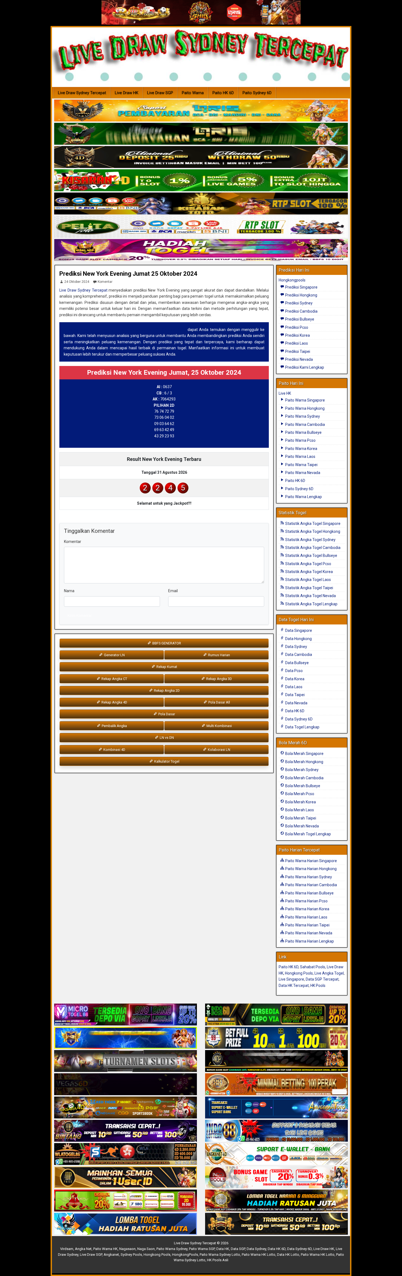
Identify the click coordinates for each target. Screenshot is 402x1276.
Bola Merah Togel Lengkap (307, 834)
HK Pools (317, 985)
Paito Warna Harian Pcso (306, 901)
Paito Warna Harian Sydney (308, 877)
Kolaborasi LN (218, 750)
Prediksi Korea (297, 335)
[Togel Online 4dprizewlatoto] (125, 1177)
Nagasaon (127, 1249)
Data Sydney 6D (298, 719)
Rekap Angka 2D (166, 690)
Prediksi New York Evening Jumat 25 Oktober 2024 (128, 273)
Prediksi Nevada (298, 359)
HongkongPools (185, 1254)
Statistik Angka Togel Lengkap (310, 604)
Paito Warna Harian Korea (306, 909)
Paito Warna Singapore (304, 400)
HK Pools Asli (217, 1260)
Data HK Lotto (288, 1254)
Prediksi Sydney (298, 303)
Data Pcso (293, 670)
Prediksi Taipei (297, 351)
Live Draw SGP (160, 92)
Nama (69, 591)
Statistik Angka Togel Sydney (310, 539)
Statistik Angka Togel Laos (307, 579)
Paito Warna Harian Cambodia (310, 885)
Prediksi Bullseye (299, 319)
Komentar (105, 282)
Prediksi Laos (296, 343)
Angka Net (83, 1249)
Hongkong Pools (299, 973)
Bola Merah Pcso (299, 794)
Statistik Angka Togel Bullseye (310, 555)
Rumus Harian (218, 655)
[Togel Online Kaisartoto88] (125, 1201)
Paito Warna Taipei (300, 465)
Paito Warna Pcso (300, 440)
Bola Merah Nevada (301, 826)
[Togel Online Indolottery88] (276, 1131)
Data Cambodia (298, 654)
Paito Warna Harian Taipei (307, 925)
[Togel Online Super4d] (201, 157)
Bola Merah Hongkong (303, 762)
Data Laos (293, 687)
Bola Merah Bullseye (302, 786)
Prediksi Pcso (296, 327)
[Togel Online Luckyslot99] (276, 1038)
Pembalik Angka (114, 726)
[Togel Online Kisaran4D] (201, 180)
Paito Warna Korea (300, 448)
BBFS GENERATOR (166, 643)
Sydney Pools (131, 1254)
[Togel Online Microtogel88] (125, 1015)
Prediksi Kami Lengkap (304, 367)
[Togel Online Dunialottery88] (276, 1084)
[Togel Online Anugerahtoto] (276, 1108)
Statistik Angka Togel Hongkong (312, 531)
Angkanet (111, 1254)
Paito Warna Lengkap (303, 497)
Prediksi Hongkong (300, 295)
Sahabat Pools (312, 967)
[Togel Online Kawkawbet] (125, 1061)
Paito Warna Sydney (302, 416)
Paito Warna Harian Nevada (308, 933)
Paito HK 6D (223, 92)
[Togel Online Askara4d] (125, 1108)
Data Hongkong (298, 638)
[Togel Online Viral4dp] (201, 250)
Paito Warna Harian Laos (305, 917)
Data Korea (294, 679)
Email (173, 591)
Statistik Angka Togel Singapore (312, 523)
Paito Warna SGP (202, 1249)
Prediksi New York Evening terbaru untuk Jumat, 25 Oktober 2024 (125, 329)
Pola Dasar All (219, 702)
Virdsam (66, 1249)
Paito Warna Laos (299, 456)
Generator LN (114, 655)
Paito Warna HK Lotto (258, 1254)
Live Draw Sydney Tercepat (82, 92)
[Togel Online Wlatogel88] (125, 1154)
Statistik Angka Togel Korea (308, 571)
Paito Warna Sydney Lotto (220, 1254)
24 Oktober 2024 (76, 282)
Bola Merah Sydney (301, 770)
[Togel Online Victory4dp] (125, 1038)
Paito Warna (193, 92)
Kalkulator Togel (166, 761)
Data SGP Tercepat (322, 979)
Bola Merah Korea (300, 802)
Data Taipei (294, 695)
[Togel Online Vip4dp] (276, 1061)
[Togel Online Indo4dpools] (125, 1224)
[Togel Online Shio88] (276, 1201)
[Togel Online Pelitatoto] (201, 227)
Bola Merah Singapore (304, 753)
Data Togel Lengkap (301, 727)
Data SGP (238, 1249)
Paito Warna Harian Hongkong (310, 869)
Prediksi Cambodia (300, 311)
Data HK (222, 1249)
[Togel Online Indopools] (276, 1177)
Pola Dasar (166, 714)
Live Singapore (291, 979)
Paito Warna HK (105, 1249)
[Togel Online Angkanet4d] (276, 1154)
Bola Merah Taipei (300, 818)
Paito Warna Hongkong (304, 408)
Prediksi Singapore (300, 287)
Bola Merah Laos (299, 810)
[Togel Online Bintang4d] (125, 1131)
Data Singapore (298, 630)
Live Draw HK (126, 92)
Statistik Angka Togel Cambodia (312, 547)
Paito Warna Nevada (302, 472)
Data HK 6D (294, 711)
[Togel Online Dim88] (201, 134)
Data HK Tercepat (294, 985)
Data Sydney (295, 646)
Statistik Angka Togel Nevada (310, 596)
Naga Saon (146, 1249)
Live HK (285, 393)
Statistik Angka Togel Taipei (308, 588)
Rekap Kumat (166, 667)
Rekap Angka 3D (218, 679)
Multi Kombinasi (219, 726)
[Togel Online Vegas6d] (125, 1084)
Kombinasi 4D (114, 750)
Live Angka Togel (329, 973)
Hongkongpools (292, 280)
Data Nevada (295, 703)
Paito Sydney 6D (257, 92)
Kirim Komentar (80, 616)
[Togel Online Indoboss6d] (276, 1015)
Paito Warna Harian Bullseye (309, 893)
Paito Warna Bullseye (303, 432)
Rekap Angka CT (114, 679)
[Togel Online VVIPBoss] (201, 111)
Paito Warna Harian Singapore (310, 861)
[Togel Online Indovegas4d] (276, 1224)
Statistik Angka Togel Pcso (307, 564)
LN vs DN (166, 738)
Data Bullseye (296, 663)
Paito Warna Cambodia (304, 424)
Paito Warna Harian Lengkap (309, 941)
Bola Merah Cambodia (304, 778)
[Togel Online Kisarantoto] (201, 204)
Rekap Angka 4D (114, 702)
